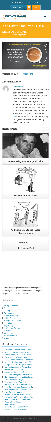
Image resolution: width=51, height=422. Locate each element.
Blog (5, 308)
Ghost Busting (10, 404)
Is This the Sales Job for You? (16, 407)
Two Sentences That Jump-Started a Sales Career (24, 357)
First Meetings (9, 313)
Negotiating (8, 326)
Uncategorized (9, 338)
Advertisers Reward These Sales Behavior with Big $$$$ (26, 350)
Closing (7, 311)
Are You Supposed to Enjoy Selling (18, 367)
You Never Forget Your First (15, 382)
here (15, 116)
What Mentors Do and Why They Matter (20, 355)
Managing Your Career (12, 321)
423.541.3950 (19, 2)
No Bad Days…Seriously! (14, 370)
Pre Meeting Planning (12, 328)
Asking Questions (11, 306)
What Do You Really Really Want (17, 352)
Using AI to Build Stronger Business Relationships (24, 365)
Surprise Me (8, 333)
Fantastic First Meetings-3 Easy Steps (19, 397)
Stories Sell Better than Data (15, 372)
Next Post (24, 242)
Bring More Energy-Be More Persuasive (20, 375)
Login (36, 7)
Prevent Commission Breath (15, 409)
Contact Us (35, 2)
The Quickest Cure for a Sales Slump (19, 360)
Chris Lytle (18, 86)
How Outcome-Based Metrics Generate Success (23, 377)
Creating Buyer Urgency (14, 402)
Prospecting (27, 74)
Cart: (17, 7)
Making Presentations (12, 318)
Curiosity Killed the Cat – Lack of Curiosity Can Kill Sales (26, 362)
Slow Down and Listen (13, 392)
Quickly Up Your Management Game (18, 384)
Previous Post (27, 248)
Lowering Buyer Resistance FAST (17, 394)
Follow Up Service (11, 316)
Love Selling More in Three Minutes (18, 389)
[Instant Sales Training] (25, 55)
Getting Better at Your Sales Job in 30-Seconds (23, 399)
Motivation (8, 323)
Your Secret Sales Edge (14, 380)
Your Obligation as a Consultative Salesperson (22, 387)
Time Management (11, 335)
